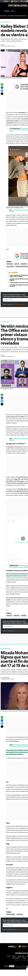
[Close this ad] (27, 969)
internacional (21, 956)
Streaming (23, 615)
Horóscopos (20, 914)
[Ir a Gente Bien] (22, 0)
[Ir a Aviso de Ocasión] (12, 945)
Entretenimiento (5, 22)
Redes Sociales (10, 266)
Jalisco (8, 956)
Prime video (16, 615)
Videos (8, 11)
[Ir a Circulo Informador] (14, 0)
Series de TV (9, 615)
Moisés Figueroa (6, 677)
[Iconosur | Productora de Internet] (6, 965)
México (14, 956)
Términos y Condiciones (20, 304)
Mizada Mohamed (11, 914)
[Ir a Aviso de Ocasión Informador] (6, 0)
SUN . (4, 44)
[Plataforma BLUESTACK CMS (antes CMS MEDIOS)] (11, 965)
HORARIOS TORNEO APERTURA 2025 (17, 15)
